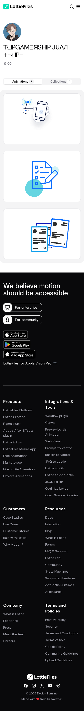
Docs (49, 517)
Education (53, 524)
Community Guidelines (61, 653)
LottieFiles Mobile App (19, 449)
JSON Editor (54, 482)
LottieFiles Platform (17, 410)
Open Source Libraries (61, 495)
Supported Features (60, 578)
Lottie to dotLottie (59, 475)
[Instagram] (33, 685)
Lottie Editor (12, 442)
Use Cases (11, 524)
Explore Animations (17, 476)
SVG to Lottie (55, 461)
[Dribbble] (58, 685)
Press (7, 627)
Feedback (10, 621)
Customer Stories (16, 531)
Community (53, 565)
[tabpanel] (42, 176)
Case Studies (13, 517)
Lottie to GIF (54, 468)
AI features (53, 592)
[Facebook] (25, 685)
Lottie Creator (14, 417)
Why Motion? (13, 544)
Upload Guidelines (58, 660)
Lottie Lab (53, 558)
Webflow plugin (56, 416)
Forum (50, 544)
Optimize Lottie (56, 488)
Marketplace (12, 462)
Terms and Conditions (61, 633)
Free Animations (15, 456)
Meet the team (14, 634)
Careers (9, 641)
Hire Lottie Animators (19, 469)
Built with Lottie (15, 538)
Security (51, 626)
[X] (42, 685)
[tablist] (42, 81)
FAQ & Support (56, 551)
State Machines (57, 571)
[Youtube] (50, 685)
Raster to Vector (58, 455)
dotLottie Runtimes (59, 585)
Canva (50, 423)
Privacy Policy (55, 620)
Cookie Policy (55, 647)
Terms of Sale (55, 640)
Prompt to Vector (58, 448)
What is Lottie (55, 538)
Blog (48, 531)
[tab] (23, 81)
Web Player (53, 441)
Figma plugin (12, 424)
